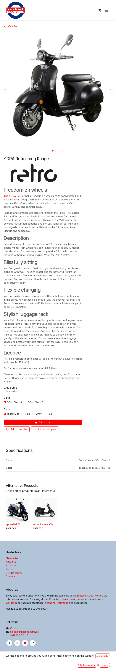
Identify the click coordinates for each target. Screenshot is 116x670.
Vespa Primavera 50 (43, 524)
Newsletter (12, 558)
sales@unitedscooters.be (24, 631)
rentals (80, 599)
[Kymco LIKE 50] (18, 510)
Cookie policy (103, 656)
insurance (62, 602)
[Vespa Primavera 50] (45, 510)
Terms (9, 569)
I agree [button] (104, 665)
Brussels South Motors (90, 595)
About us (11, 561)
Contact (10, 576)
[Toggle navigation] (106, 10)
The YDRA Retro (13, 195)
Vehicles (12, 26)
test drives (62, 599)
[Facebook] (9, 643)
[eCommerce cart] (99, 10)
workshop (12, 602)
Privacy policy (14, 572)
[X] (33, 643)
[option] (58, 514)
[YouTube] (25, 643)
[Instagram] (17, 643)
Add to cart (45, 422)
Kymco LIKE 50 (13, 524)
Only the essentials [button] (86, 665)
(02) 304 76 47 (19, 635)
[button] (6, 89)
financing (50, 602)
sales (72, 599)
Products (11, 565)
